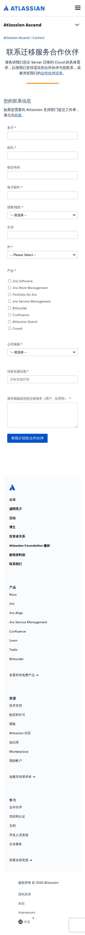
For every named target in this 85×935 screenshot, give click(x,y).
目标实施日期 (16, 371)
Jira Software (23, 281)
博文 (12, 527)
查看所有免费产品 (22, 675)
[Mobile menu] (77, 8)
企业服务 (15, 844)
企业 (12, 499)
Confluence (21, 315)
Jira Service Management (32, 301)
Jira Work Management (30, 288)
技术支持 (15, 705)
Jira (12, 603)
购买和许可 (17, 715)
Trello (13, 649)
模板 (12, 724)
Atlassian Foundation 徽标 (29, 545)
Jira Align (16, 613)
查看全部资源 (18, 860)
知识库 (14, 742)
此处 (18, 114)
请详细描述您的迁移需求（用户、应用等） (37, 398)
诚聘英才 (15, 509)
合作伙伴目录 (52, 72)
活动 (12, 518)
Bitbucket (20, 308)
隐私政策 (24, 894)
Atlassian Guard (25, 321)
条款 (21, 903)
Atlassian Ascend (17, 37)
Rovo (13, 594)
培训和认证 (17, 816)
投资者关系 (17, 536)
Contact (38, 37)
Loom (13, 640)
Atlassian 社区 (20, 733)
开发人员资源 (18, 835)
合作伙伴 (15, 807)
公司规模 (13, 344)
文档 (12, 825)
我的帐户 (15, 760)
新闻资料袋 (17, 555)
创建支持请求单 (20, 776)
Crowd (17, 328)
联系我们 (15, 564)
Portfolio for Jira (25, 294)
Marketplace (18, 751)
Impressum (26, 912)
